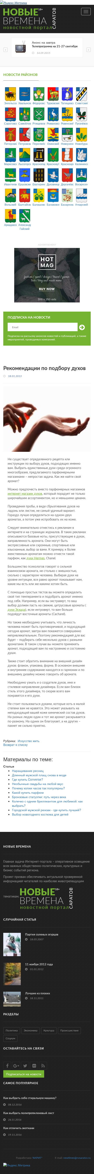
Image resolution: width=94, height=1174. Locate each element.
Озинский (53, 143)
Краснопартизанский (39, 164)
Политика (12, 1030)
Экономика (30, 1030)
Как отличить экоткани (18, 1128)
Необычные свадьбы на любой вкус (37, 784)
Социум (10, 1038)
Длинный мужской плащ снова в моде (39, 775)
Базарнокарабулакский (67, 204)
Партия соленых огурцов (41, 934)
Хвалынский (24, 103)
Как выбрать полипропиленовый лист (28, 1113)
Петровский (24, 143)
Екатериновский (39, 184)
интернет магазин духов (25, 493)
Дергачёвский (67, 184)
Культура (49, 1030)
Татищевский (67, 103)
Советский (81, 103)
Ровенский (67, 123)
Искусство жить (28, 741)
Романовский (53, 123)
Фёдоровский (39, 103)
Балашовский (39, 204)
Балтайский (24, 204)
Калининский (81, 164)
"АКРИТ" (37, 1158)
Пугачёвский (81, 123)
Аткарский (81, 204)
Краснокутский (53, 164)
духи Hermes (35, 558)
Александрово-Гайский (24, 226)
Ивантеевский (10, 184)
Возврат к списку (15, 745)
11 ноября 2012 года (39, 964)
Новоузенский (67, 143)
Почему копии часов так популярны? (38, 788)
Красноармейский (67, 164)
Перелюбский (39, 143)
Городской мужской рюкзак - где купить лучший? (46, 810)
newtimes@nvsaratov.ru (77, 1158)
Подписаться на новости (23, 1074)
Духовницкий (53, 184)
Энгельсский (10, 103)
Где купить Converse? (27, 779)
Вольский (10, 204)
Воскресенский (81, 184)
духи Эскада (16, 609)
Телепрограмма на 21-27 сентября (55, 46)
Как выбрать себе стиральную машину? (29, 1098)
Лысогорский (24, 164)
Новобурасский (81, 143)
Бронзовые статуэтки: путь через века (39, 797)
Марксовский (10, 164)
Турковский (53, 103)
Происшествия (69, 1030)
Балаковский (53, 204)
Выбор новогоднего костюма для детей (40, 814)
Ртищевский (39, 123)
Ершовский (24, 184)
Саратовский (10, 123)
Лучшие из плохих (37, 993)
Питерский (10, 143)
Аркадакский (10, 225)
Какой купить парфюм (28, 792)
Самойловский (24, 123)
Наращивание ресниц (28, 770)
